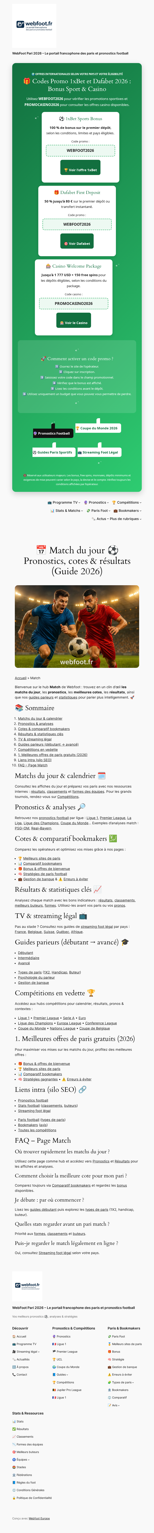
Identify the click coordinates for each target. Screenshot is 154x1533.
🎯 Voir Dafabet (77, 243)
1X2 (47, 972)
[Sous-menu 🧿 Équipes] (29, 1460)
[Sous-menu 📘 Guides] (67, 1375)
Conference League (101, 1023)
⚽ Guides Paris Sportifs (52, 452)
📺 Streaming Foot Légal (98, 452)
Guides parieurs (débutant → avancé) (48, 744)
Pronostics (101, 1161)
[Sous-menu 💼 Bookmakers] (141, 511)
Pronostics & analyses (35, 724)
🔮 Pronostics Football (51, 433)
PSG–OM (22, 828)
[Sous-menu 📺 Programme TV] (79, 502)
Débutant (25, 953)
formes (50, 905)
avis (43, 1125)
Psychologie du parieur (36, 977)
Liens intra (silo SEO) (35, 760)
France (20, 932)
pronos (119, 905)
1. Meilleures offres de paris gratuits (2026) (52, 755)
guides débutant (43, 1210)
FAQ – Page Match (33, 765)
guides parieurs (41, 697)
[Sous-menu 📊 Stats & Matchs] (82, 511)
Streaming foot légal (34, 1111)
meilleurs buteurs (29, 905)
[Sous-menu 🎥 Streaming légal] (39, 1352)
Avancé (24, 963)
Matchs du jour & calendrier (40, 719)
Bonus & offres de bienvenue (46, 869)
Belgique (35, 932)
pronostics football (54, 818)
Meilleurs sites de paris (41, 858)
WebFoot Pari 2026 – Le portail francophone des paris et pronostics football (70, 53)
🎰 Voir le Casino (73, 322)
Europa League (69, 1023)
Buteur (74, 972)
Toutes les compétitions (37, 1130)
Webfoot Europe (39, 1518)
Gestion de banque (38, 879)
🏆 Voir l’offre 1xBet (80, 170)
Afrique (77, 932)
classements (57, 792)
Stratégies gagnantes (40, 1079)
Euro (82, 1018)
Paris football (28, 1120)
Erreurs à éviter (76, 879)
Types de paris (30, 972)
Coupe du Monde (74, 823)
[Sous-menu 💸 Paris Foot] (109, 511)
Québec (62, 932)
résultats (38, 792)
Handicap (59, 972)
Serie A (69, 1018)
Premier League (112, 818)
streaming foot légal (97, 927)
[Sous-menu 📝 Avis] (119, 1405)
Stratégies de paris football (45, 874)
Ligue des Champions (41, 823)
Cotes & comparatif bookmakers (44, 729)
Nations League (62, 1028)
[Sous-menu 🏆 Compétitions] (141, 502)
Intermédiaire (28, 958)
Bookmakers (28, 1125)
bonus (122, 1185)
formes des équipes (88, 792)
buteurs (70, 1106)
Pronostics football (33, 1100)
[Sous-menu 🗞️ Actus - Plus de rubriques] (141, 519)
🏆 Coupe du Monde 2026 (96, 428)
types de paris (53, 1120)
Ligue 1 (92, 818)
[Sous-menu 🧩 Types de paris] (133, 1382)
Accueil (20, 678)
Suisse (49, 932)
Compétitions (68, 797)
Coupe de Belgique (94, 1028)
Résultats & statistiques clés (40, 734)
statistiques (68, 697)
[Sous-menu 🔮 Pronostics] (108, 502)
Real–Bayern (41, 828)
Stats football (29, 1106)
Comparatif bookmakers (42, 864)
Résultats (122, 1161)
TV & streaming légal (35, 739)
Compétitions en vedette (38, 750)
